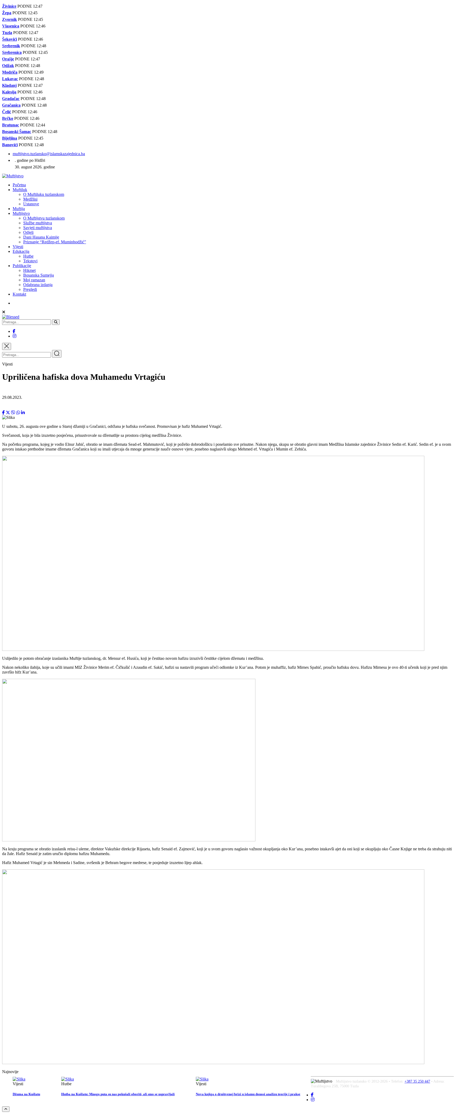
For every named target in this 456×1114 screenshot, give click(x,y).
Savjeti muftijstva (37, 227)
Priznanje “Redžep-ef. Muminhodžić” (54, 242)
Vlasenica (10, 26)
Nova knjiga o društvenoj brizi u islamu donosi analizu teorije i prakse (248, 1094)
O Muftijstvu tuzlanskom (44, 218)
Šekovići (9, 39)
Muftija (19, 208)
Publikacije (22, 265)
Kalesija (9, 92)
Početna (19, 185)
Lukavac (10, 79)
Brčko (7, 118)
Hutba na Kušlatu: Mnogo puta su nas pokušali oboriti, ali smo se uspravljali (118, 1094)
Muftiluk (20, 189)
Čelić (6, 112)
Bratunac (10, 125)
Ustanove (31, 204)
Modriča (9, 72)
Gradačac (11, 98)
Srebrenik (11, 46)
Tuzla (7, 32)
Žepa (6, 13)
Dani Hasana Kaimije (41, 237)
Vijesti (18, 246)
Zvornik (9, 19)
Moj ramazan (34, 280)
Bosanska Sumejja (38, 275)
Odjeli (28, 232)
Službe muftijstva (37, 223)
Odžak (8, 65)
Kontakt (19, 294)
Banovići (10, 145)
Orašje (8, 59)
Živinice (9, 6)
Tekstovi (30, 261)
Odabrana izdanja (38, 284)
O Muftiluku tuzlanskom (43, 194)
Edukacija (21, 251)
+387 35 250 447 (417, 1081)
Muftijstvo (21, 213)
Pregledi (30, 289)
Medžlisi (30, 199)
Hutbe (28, 256)
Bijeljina (9, 138)
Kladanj (9, 85)
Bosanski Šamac (16, 131)
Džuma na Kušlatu (26, 1094)
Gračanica (11, 105)
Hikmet (29, 270)
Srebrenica (12, 52)
